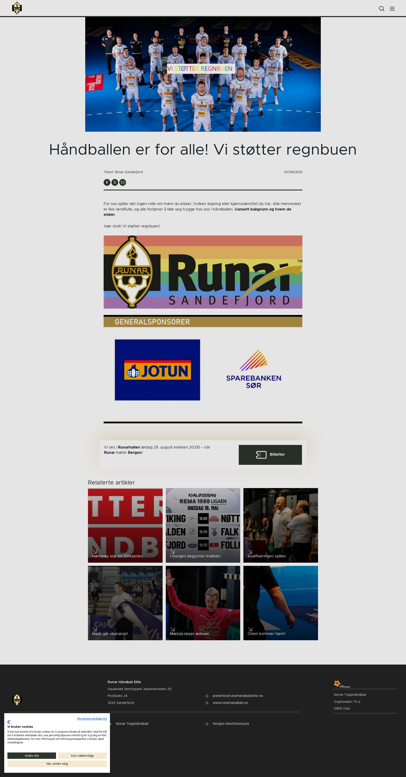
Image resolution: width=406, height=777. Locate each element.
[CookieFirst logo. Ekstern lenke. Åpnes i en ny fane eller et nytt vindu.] (9, 722)
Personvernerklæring (92, 719)
